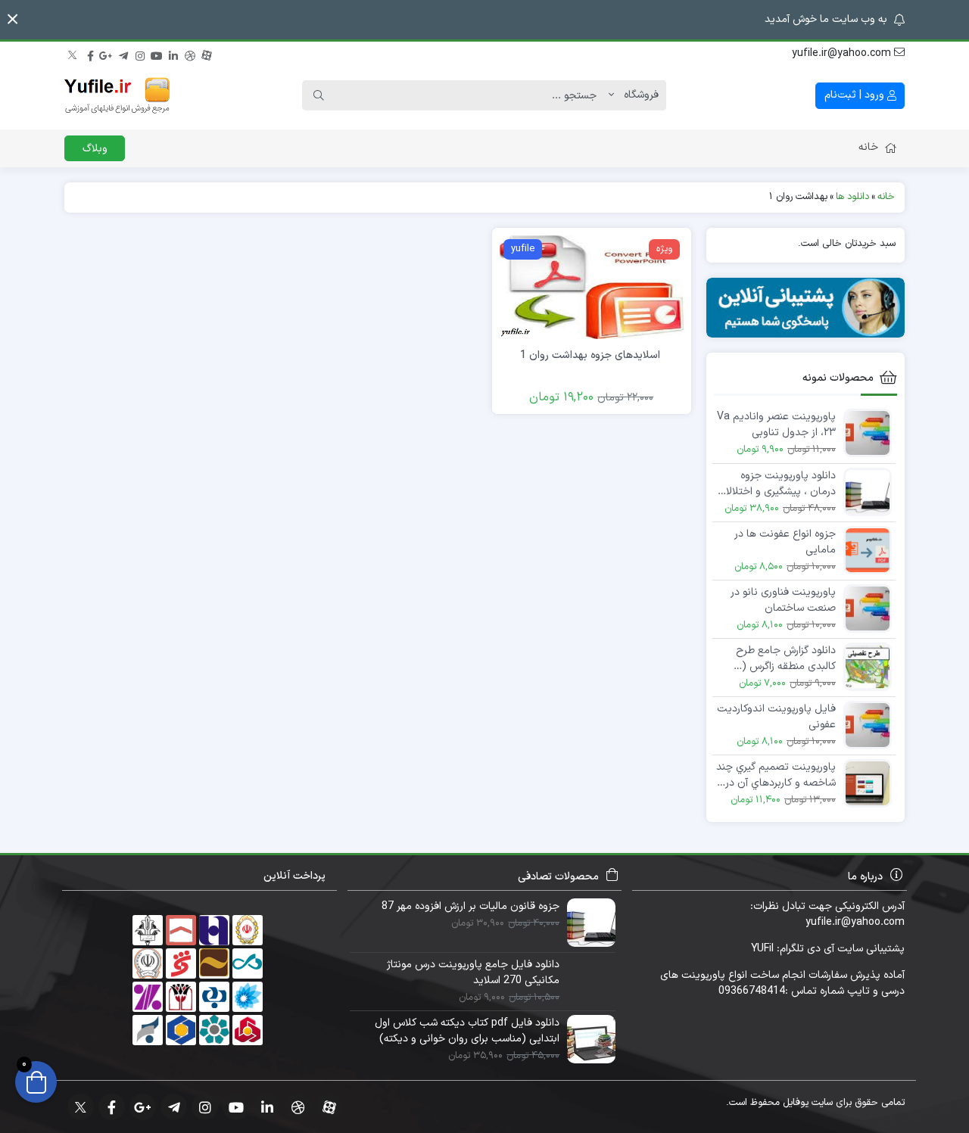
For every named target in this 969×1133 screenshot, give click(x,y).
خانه (868, 147)
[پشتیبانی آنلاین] (805, 308)
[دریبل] (190, 54)
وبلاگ (95, 149)
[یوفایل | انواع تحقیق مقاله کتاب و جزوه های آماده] (117, 95)
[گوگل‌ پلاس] (107, 54)
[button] (12, 19)
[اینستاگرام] (140, 54)
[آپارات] (207, 54)
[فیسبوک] (90, 54)
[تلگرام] (123, 54)
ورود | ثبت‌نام (855, 95)
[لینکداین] (173, 54)
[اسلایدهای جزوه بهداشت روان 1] (591, 286)
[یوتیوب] (157, 54)
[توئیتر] (73, 54)
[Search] (318, 95)
